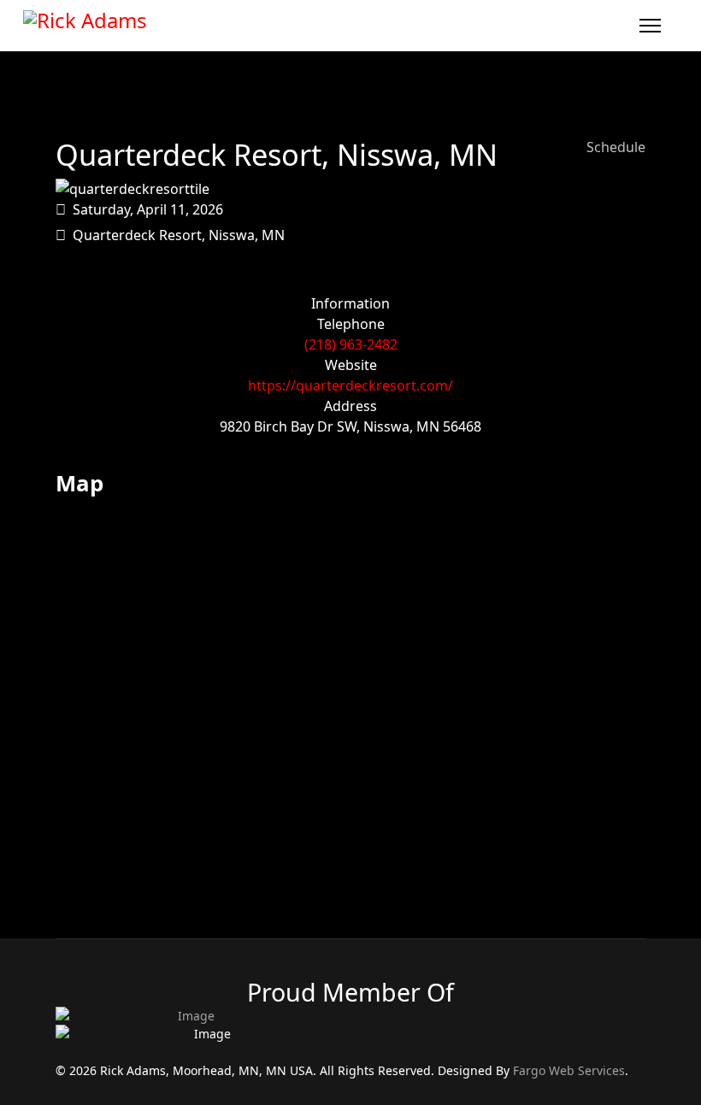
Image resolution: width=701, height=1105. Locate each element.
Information (350, 303)
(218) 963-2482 (351, 344)
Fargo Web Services (569, 1070)
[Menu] (650, 25)
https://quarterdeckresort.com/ (350, 385)
